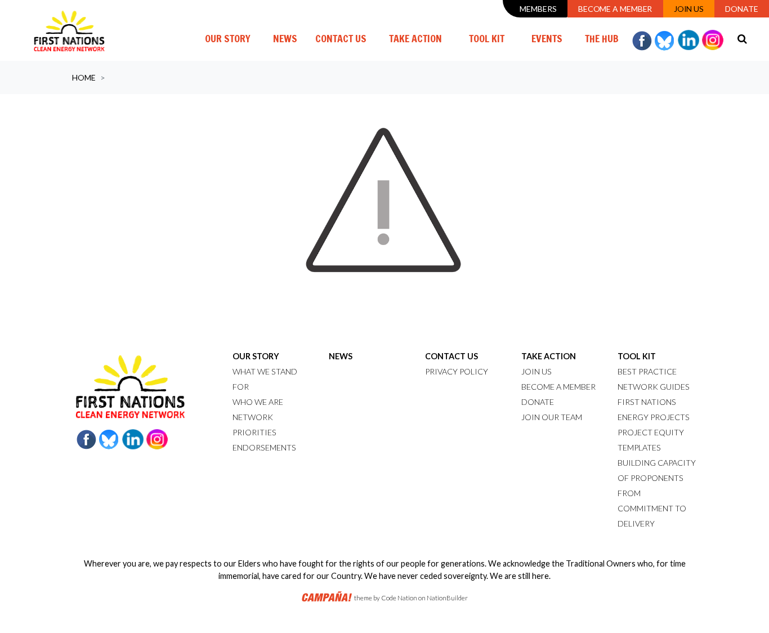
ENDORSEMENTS (264, 447)
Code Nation (399, 597)
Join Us (689, 9)
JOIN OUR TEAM (551, 417)
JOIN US (536, 371)
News (285, 38)
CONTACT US (451, 356)
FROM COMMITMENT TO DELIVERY (652, 508)
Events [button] (546, 38)
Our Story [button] (228, 38)
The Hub (602, 38)
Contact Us (340, 38)
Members (538, 9)
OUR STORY (256, 356)
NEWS (340, 356)
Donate (741, 9)
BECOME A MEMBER (558, 386)
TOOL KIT (637, 356)
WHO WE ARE (258, 402)
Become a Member (615, 9)
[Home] (69, 30)
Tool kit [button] (486, 38)
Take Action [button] (415, 38)
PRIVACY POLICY (456, 371)
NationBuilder (447, 597)
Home (84, 77)
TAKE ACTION (548, 356)
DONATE (537, 402)
